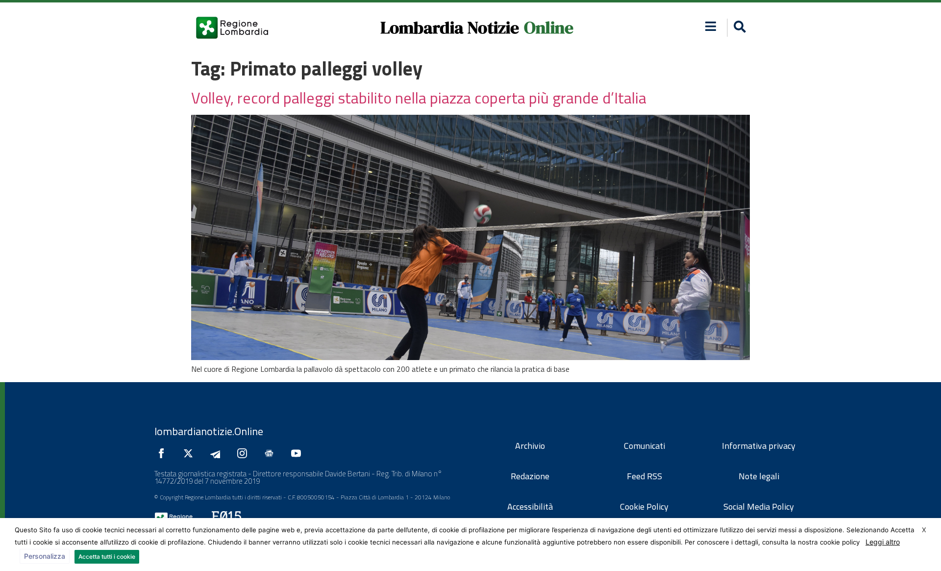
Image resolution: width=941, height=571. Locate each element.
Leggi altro (883, 542)
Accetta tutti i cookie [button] (106, 556)
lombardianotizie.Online (208, 431)
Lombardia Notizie (449, 27)
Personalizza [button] (44, 556)
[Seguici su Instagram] (244, 453)
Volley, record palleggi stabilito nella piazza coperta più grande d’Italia (418, 97)
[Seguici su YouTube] (298, 453)
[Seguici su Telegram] (217, 453)
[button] (711, 26)
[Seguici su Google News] (271, 453)
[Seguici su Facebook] (163, 453)
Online (548, 27)
